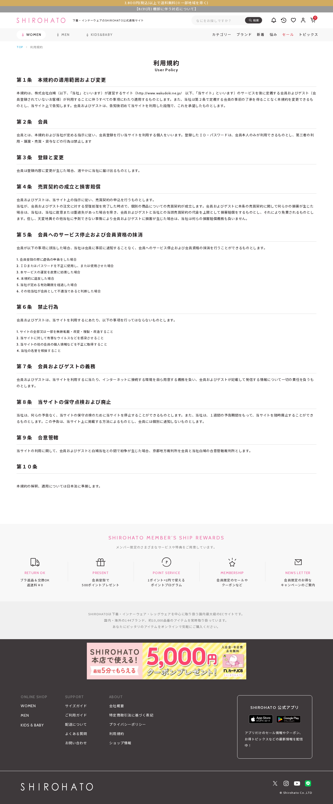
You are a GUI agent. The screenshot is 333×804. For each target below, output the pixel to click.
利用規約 (116, 734)
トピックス (308, 34)
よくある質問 (76, 734)
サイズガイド (76, 706)
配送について (76, 724)
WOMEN (28, 706)
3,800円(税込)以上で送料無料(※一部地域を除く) (166, 3)
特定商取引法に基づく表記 (131, 715)
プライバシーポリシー (127, 724)
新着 (261, 34)
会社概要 (116, 706)
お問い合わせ (76, 743)
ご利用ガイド (76, 715)
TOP (20, 47)
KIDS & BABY (32, 725)
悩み (273, 34)
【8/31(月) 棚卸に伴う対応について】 (166, 9)
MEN (25, 715)
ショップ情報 (120, 743)
